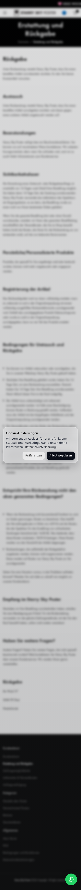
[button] (71, 879)
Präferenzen (33, 455)
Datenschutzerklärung (40, 447)
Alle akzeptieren (61, 455)
